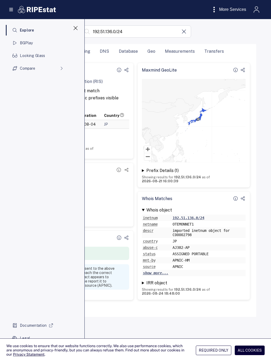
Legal (25, 338)
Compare (27, 68)
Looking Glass (32, 56)
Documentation (33, 325)
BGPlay (26, 43)
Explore (27, 30)
